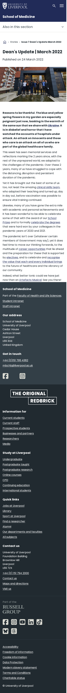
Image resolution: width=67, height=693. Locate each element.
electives (12, 257)
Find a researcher (14, 521)
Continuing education (16, 485)
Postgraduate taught (16, 464)
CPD (5, 480)
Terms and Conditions (17, 673)
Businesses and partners (18, 433)
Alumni (7, 526)
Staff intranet (11, 306)
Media (6, 444)
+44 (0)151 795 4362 (15, 360)
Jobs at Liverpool (13, 506)
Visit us (7, 589)
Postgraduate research (18, 470)
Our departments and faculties (22, 532)
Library (7, 511)
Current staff (11, 423)
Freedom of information (18, 652)
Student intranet (13, 301)
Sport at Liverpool (14, 516)
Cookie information (15, 657)
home (5, 42)
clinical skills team (48, 187)
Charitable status (14, 678)
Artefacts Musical (30, 280)
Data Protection (13, 662)
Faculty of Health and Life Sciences (39, 296)
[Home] (26, 6)
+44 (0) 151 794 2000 (16, 573)
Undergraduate (12, 459)
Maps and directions (15, 583)
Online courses (12, 475)
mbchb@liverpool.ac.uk (18, 365)
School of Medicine (19, 16)
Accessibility (10, 647)
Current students (14, 418)
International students (17, 490)
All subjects (10, 537)
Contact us (10, 578)
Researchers (11, 438)
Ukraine (53, 125)
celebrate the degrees (45, 222)
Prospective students (16, 428)
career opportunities (32, 249)
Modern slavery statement (20, 667)
